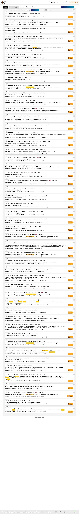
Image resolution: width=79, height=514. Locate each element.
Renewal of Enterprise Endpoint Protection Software (15, 15)
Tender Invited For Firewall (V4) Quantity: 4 (13, 359)
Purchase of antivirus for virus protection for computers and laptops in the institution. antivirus (23, 402)
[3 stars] (15, 10)
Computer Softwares (20, 149)
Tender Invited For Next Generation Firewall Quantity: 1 (16, 228)
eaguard (26, 10)
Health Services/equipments (21, 341)
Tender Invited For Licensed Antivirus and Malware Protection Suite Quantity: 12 (21, 143)
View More (39, 417)
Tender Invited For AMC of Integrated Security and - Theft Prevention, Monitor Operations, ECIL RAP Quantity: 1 (32, 71)
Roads (17, 172)
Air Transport (18, 116)
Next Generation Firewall (10, 30)
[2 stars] (14, 10)
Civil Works (18, 348)
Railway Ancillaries (19, 54)
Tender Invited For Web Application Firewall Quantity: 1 (16, 126)
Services (53, 2)
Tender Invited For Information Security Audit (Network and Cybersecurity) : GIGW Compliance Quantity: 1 (26, 269)
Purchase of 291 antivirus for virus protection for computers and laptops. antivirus (21, 335)
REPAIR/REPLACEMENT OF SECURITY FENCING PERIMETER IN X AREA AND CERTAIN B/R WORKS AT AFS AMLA (30, 386)
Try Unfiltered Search (35, 10)
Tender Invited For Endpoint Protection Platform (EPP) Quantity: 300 (18, 159)
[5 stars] (18, 10)
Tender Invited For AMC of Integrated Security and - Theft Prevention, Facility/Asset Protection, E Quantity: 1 (31, 343)
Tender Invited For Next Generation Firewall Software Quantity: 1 (18, 56)
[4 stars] (16, 10)
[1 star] (13, 10)
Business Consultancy (20, 188)
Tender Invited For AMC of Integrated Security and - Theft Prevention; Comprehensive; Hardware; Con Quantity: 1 (32, 87)
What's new (60, 2)
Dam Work (18, 242)
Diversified (18, 392)
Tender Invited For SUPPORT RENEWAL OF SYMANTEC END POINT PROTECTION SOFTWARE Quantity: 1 (28, 286)
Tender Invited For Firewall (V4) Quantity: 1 (13, 174)
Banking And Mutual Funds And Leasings (23, 20)
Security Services (18, 62)
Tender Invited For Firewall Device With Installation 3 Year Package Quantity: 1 (21, 310)
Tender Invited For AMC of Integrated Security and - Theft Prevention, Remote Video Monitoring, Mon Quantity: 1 (32, 394)
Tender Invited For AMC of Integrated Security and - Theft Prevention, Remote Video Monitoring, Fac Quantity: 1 (32, 236)
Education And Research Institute (22, 28)
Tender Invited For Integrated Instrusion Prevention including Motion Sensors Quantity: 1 (28, 294)
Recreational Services (19, 36)
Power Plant (17, 45)
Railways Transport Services (21, 195)
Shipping (17, 13)
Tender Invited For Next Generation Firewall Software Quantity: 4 (18, 94)
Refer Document (11, 16)
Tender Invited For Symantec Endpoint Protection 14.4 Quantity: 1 (18, 79)
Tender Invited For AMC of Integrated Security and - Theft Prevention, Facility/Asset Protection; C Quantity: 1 (31, 254)
